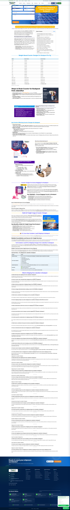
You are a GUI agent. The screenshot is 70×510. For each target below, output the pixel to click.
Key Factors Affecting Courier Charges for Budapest (44, 43)
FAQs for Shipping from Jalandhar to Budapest (43, 52)
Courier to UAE (46, 476)
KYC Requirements (37, 471)
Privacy (35, 508)
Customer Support (56, 475)
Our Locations (55, 476)
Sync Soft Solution (59, 508)
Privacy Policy (55, 480)
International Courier (28, 471)
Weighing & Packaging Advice (38, 475)
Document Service (28, 475)
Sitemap (37, 508)
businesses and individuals (15, 235)
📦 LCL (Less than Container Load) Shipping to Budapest (44, 49)
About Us (55, 471)
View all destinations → (47, 479)
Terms (32, 508)
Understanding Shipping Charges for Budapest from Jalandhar (45, 40)
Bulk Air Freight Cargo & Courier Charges (42, 48)
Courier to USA (46, 471)
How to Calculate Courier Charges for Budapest (43, 45)
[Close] (54, 31)
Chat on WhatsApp (63, 505)
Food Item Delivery (28, 476)
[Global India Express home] (12, 3)
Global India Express (26, 92)
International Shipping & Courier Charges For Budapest (44, 33)
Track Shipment (50, 461)
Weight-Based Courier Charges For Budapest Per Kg (44, 38)
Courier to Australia (47, 475)
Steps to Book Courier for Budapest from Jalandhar (43, 39)
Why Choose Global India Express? (41, 44)
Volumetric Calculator (37, 476)
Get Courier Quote (57, 461)
